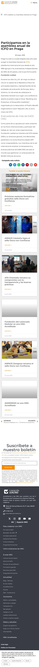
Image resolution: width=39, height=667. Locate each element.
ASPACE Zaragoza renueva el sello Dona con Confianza (19, 364)
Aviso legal (4, 644)
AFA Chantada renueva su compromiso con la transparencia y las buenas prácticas (18, 281)
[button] (10, 164)
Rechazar (6, 664)
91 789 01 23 (9, 511)
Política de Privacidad (8, 647)
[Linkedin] (19, 518)
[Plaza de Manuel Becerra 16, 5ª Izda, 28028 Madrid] (4, 506)
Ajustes (27, 660)
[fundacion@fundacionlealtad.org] (4, 514)
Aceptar (5, 660)
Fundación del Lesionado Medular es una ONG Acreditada (17, 324)
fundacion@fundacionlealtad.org (13, 513)
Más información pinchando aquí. (25, 482)
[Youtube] (24, 518)
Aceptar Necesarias (16, 660)
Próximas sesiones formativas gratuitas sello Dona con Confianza (19, 198)
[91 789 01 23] (4, 511)
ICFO (28, 62)
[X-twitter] (9, 518)
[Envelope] (29, 518)
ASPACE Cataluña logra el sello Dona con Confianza (17, 239)
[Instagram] (14, 518)
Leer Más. (12, 657)
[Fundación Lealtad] (9, 2)
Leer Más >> (8, 205)
